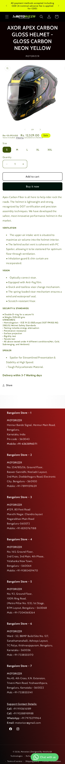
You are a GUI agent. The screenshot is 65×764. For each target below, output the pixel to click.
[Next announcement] (58, 6)
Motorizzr (25, 751)
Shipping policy (32, 761)
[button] (7, 17)
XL (37, 149)
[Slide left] (25, 129)
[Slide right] (40, 129)
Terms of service (14, 761)
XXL (50, 149)
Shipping (20, 137)
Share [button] (9, 385)
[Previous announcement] (6, 6)
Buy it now (32, 186)
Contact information (51, 761)
